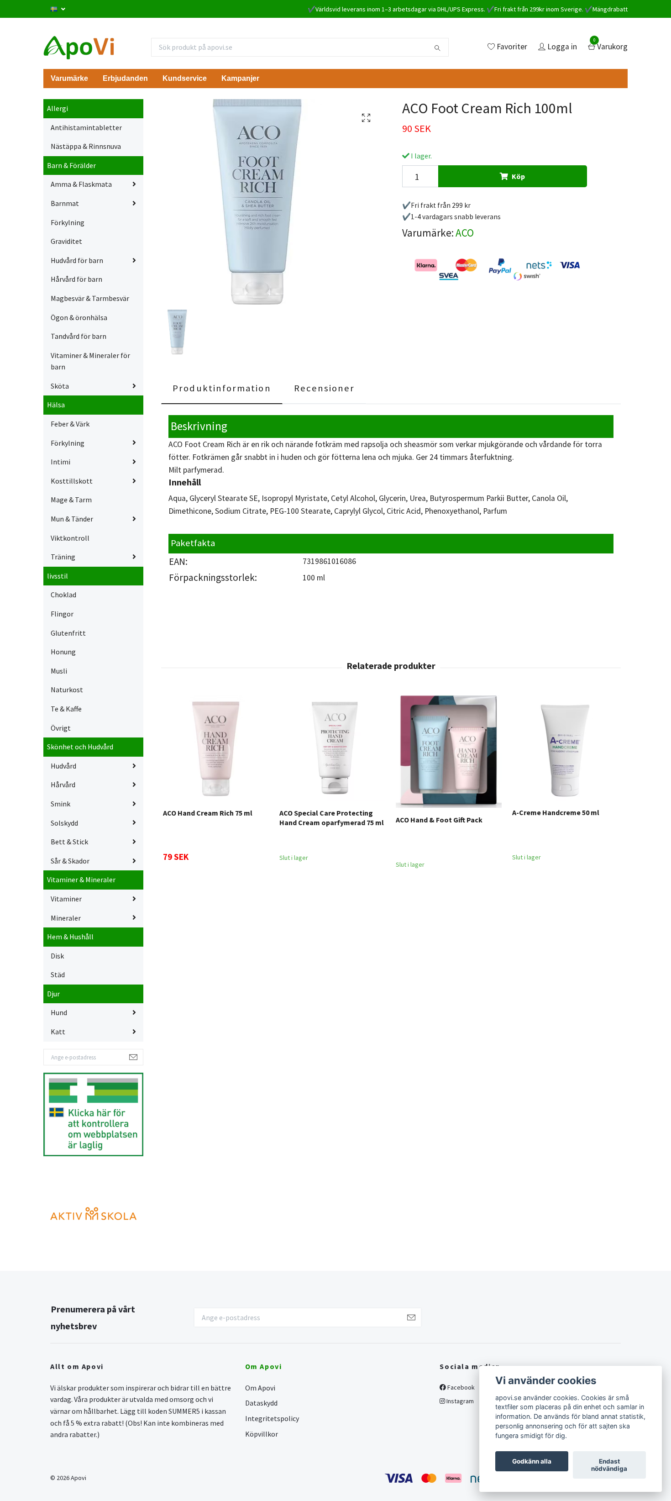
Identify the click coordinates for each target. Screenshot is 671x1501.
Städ (58, 974)
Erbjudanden (125, 78)
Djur (53, 993)
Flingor (62, 613)
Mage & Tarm (71, 499)
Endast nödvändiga (609, 1465)
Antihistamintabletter (86, 127)
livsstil (57, 575)
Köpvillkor (261, 1433)
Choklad (63, 594)
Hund (59, 1012)
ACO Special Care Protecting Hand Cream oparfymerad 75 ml (331, 817)
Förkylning (67, 222)
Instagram (459, 1401)
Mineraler (66, 917)
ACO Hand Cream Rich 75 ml (207, 812)
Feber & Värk (70, 423)
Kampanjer (240, 78)
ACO (465, 232)
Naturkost (67, 689)
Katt (58, 1031)
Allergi (57, 108)
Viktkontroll (70, 537)
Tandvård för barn (78, 336)
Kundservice (185, 78)
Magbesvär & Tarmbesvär (90, 298)
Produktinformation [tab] (222, 388)
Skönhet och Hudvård (80, 746)
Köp (518, 176)
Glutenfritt (68, 632)
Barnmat (65, 203)
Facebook (460, 1387)
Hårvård (63, 784)
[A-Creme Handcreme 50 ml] (565, 748)
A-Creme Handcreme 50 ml (555, 812)
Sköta (60, 385)
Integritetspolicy (272, 1418)
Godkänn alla (531, 1461)
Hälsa (56, 404)
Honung (63, 651)
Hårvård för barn (76, 279)
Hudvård (63, 765)
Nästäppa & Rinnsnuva (86, 146)
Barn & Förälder (71, 165)
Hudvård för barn (77, 260)
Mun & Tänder (72, 518)
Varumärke (69, 78)
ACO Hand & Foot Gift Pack (439, 819)
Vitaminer (66, 898)
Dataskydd (261, 1402)
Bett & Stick (69, 841)
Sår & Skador (70, 860)
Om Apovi (260, 1387)
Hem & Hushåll (70, 936)
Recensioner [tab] (324, 388)
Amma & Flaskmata (81, 184)
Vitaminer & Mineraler (81, 879)
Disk (57, 955)
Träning (63, 556)
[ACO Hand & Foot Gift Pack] (449, 751)
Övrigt (61, 727)
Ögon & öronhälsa (79, 317)
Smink (60, 803)
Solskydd (64, 822)
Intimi (60, 461)
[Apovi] (78, 47)
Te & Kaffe (66, 708)
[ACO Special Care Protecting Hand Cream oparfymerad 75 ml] (332, 748)
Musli (59, 670)
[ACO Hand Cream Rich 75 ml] (216, 748)
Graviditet (66, 241)
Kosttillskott (72, 480)
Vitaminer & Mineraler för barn (90, 361)
